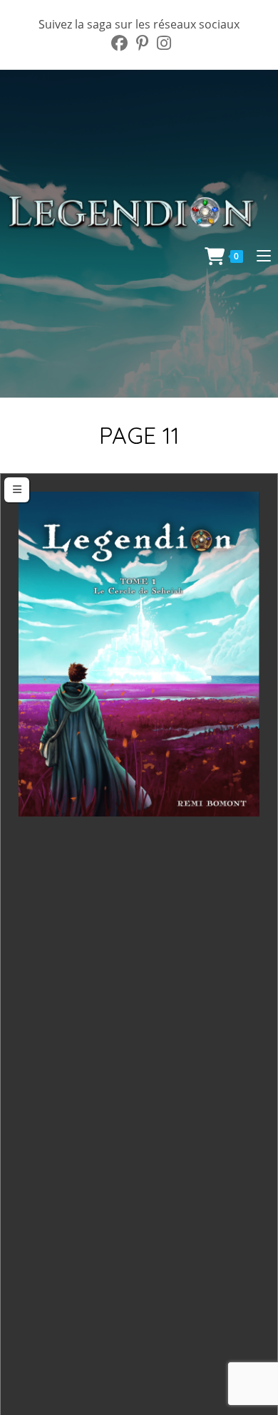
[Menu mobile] (258, 255)
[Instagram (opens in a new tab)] (162, 43)
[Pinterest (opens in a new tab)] (142, 43)
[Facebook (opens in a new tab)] (119, 43)
